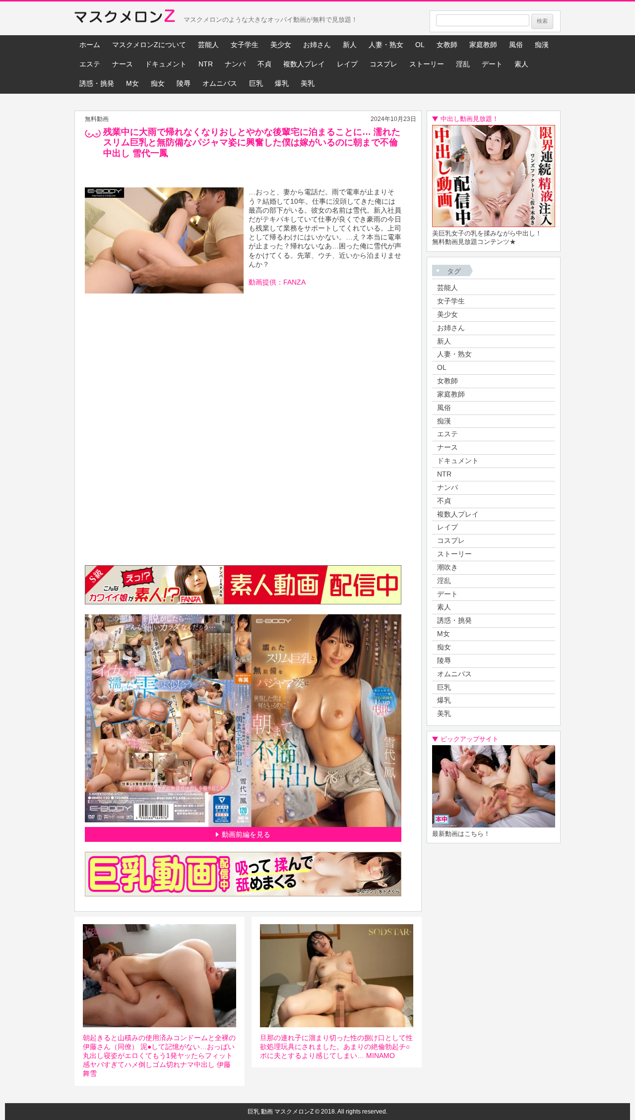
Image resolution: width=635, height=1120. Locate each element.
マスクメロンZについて (149, 45)
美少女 (280, 45)
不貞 (264, 64)
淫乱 (463, 64)
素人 (521, 64)
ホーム (89, 45)
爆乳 (282, 83)
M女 (132, 83)
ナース (122, 64)
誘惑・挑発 (96, 83)
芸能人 (208, 45)
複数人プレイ (304, 64)
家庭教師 (483, 45)
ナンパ (235, 64)
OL (420, 45)
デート (492, 64)
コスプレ (383, 64)
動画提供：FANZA (277, 282)
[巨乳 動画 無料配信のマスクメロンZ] (124, 18)
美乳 (308, 83)
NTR (205, 64)
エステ (89, 64)
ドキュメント (166, 64)
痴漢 (542, 45)
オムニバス (219, 83)
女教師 (447, 45)
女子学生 (244, 45)
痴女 (158, 83)
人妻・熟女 (386, 45)
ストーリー (426, 64)
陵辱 (183, 83)
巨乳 (256, 83)
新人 (350, 45)
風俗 (516, 45)
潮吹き (447, 567)
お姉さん (317, 45)
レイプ (347, 64)
